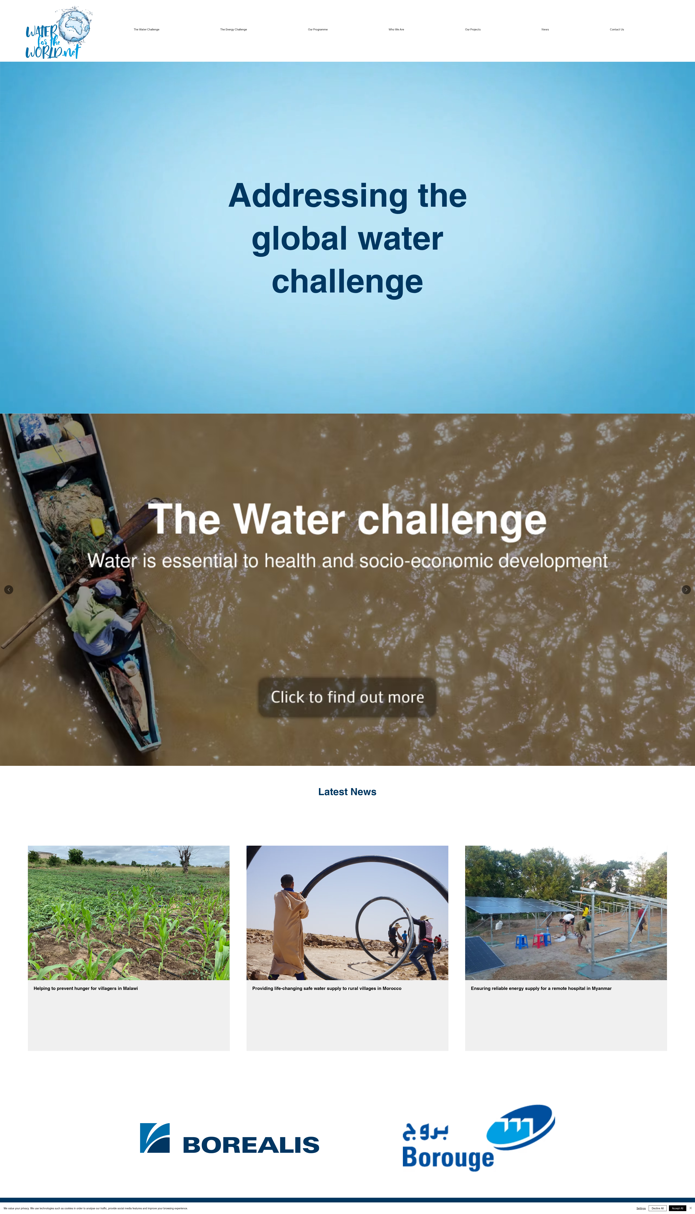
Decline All (658, 1208)
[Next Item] (686, 589)
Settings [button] (641, 1208)
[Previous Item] (8, 589)
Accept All (677, 1208)
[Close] (690, 1208)
